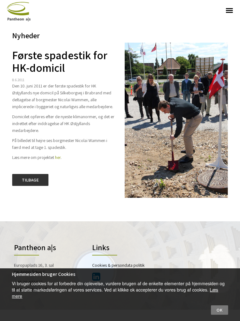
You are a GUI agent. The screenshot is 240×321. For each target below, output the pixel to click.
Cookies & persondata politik (118, 265)
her (58, 157)
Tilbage (30, 180)
